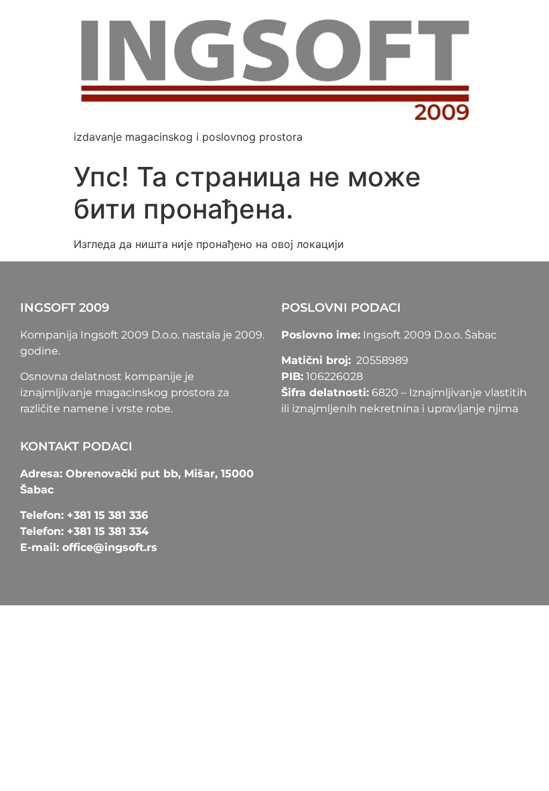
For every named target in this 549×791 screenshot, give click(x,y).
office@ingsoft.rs (109, 547)
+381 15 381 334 (108, 531)
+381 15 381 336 (107, 515)
